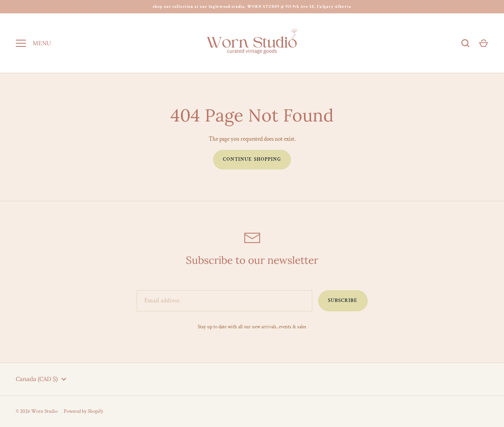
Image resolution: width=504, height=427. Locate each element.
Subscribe (343, 300)
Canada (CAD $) (37, 379)
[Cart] (483, 43)
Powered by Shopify (83, 411)
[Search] (465, 43)
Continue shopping (252, 159)
